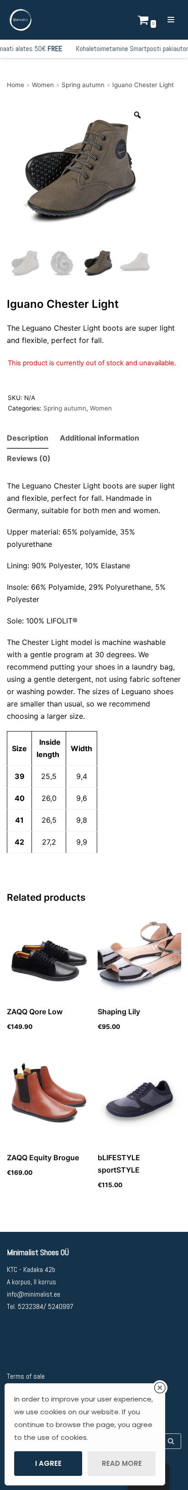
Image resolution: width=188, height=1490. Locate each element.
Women (43, 84)
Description (27, 437)
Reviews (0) (29, 458)
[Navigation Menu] (171, 19)
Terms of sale (26, 1376)
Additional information (99, 437)
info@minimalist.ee (33, 1294)
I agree (48, 1463)
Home (15, 84)
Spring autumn (83, 84)
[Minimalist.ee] (20, 19)
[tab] (27, 438)
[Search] (171, 1441)
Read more (122, 1463)
